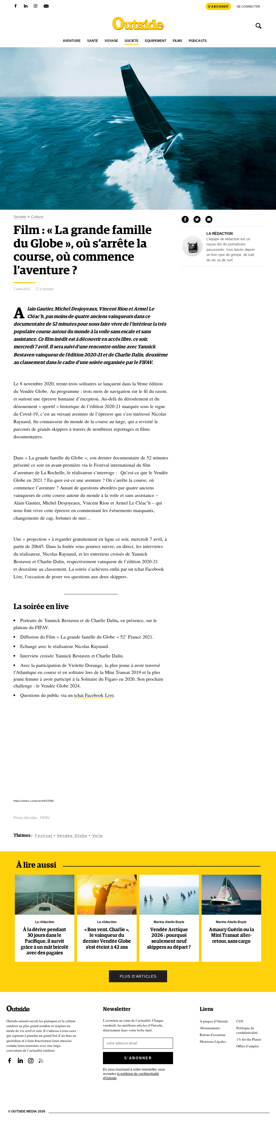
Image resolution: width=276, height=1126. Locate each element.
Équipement (155, 41)
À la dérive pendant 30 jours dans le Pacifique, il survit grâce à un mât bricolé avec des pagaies (44, 941)
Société (132, 41)
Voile (97, 835)
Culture (37, 217)
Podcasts (198, 41)
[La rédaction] (192, 255)
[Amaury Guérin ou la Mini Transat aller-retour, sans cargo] (231, 895)
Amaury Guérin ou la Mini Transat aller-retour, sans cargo (231, 935)
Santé (92, 41)
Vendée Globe (72, 835)
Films (177, 41)
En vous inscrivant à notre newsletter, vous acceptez (134, 1074)
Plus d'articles (138, 976)
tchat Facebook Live (94, 695)
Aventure (72, 41)
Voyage (111, 41)
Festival (43, 835)
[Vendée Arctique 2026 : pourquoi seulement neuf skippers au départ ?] (169, 895)
